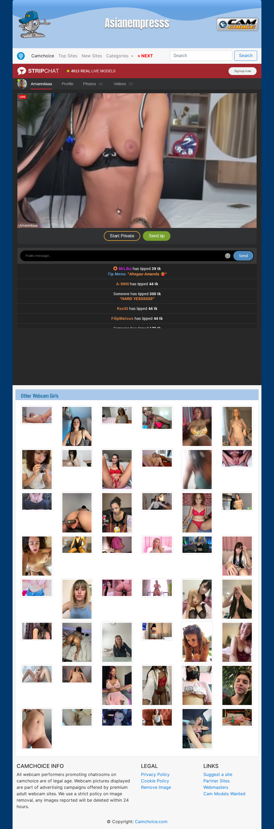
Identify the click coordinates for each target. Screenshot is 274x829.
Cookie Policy (155, 780)
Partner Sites (216, 780)
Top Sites (67, 55)
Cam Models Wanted (224, 793)
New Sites (92, 55)
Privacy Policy (155, 774)
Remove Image (156, 787)
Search (246, 55)
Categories (118, 55)
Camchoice (43, 55)
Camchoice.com (151, 821)
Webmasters (215, 787)
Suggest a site (217, 774)
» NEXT (145, 55)
